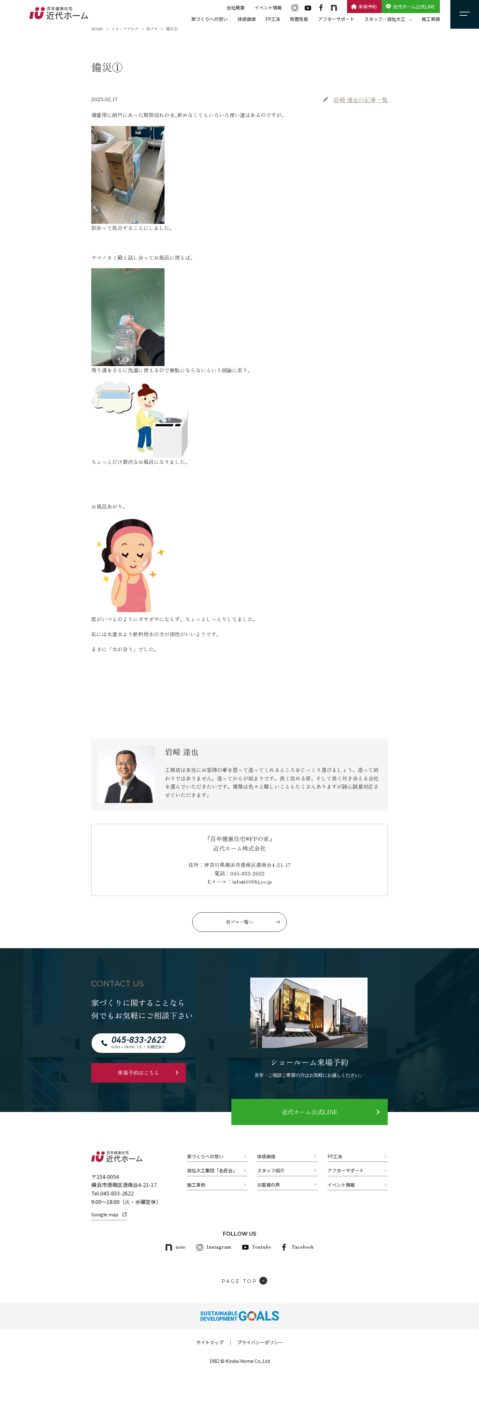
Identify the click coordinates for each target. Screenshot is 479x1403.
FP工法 (273, 19)
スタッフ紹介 (270, 1170)
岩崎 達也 (360, 99)
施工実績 (431, 19)
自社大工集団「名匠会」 (212, 1170)
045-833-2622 (117, 1193)
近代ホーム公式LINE (414, 6)
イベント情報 (268, 7)
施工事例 (196, 1184)
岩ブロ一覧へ (239, 921)
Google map (104, 1214)
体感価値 (247, 19)
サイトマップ (210, 1342)
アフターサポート (336, 19)
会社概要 (235, 7)
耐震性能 (299, 19)
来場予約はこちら (138, 1072)
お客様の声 (268, 1184)
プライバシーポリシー (260, 1342)
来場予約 (367, 6)
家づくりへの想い (209, 19)
